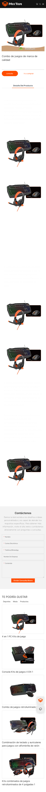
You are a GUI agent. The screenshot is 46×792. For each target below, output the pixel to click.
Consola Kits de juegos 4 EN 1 (17, 672)
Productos (24, 601)
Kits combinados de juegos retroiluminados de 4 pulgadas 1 (18, 783)
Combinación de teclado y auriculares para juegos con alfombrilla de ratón (21, 744)
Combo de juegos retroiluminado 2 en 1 (22, 707)
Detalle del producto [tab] (23, 85)
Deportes (6, 601)
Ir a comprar (29, 73)
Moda (15, 601)
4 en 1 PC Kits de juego (14, 636)
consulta (9, 73)
